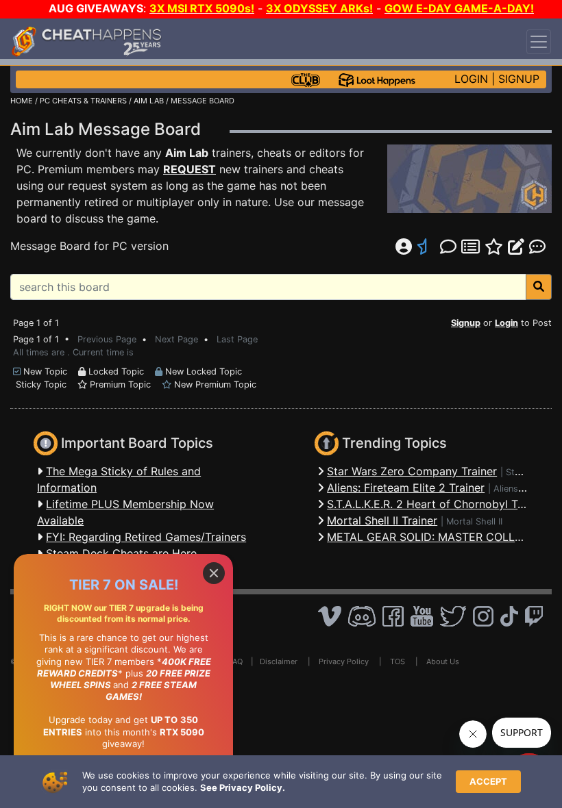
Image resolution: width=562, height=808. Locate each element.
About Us (442, 661)
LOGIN (471, 79)
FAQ (236, 661)
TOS (397, 661)
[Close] (214, 573)
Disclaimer (278, 661)
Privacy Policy (344, 661)
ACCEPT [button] (488, 781)
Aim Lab (186, 153)
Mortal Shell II (474, 521)
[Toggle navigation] (538, 41)
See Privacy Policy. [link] (242, 787)
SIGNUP (518, 79)
